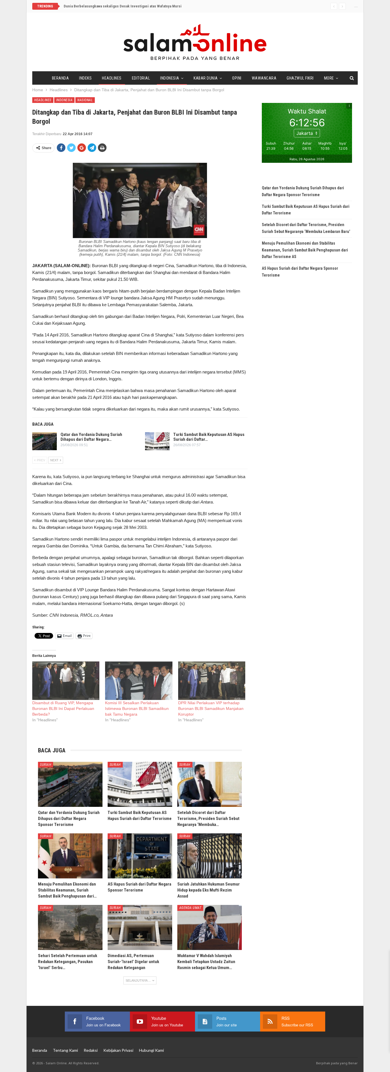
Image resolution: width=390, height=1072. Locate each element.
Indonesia (169, 78)
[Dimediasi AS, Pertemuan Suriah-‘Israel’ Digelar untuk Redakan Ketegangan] (140, 927)
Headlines (112, 78)
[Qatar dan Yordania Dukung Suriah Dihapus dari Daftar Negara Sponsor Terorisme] (44, 441)
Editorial (141, 78)
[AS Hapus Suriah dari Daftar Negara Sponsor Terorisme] (140, 855)
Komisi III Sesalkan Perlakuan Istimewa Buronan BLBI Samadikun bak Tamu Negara (137, 708)
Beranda (60, 78)
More (329, 78)
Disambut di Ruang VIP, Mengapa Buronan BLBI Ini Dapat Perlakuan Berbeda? (63, 708)
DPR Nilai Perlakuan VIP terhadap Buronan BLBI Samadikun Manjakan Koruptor (211, 708)
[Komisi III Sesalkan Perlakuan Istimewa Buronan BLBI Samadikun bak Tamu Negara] (138, 680)
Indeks (85, 78)
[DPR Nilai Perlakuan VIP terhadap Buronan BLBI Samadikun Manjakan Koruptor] (211, 680)
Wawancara (264, 78)
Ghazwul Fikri (300, 78)
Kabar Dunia (206, 78)
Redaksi (91, 1050)
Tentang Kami (65, 1050)
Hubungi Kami (151, 1050)
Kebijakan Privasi (118, 1050)
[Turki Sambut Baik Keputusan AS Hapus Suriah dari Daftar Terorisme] (157, 441)
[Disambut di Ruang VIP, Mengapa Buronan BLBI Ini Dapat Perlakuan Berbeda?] (65, 680)
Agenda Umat (190, 908)
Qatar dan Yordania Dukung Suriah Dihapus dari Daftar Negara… (91, 437)
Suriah (45, 765)
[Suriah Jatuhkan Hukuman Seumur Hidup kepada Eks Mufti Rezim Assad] (209, 855)
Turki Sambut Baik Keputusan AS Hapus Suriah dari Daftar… (208, 437)
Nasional (85, 100)
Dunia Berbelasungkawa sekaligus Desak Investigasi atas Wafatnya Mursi (125, 6)
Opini (237, 78)
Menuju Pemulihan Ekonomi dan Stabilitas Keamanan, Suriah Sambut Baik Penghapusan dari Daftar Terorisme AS (305, 250)
